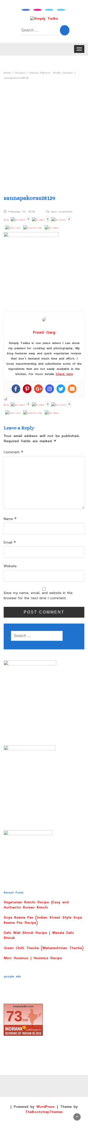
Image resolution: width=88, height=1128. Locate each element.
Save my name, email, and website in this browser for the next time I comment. (38, 596)
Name (10, 519)
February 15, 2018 (21, 211)
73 (14, 1016)
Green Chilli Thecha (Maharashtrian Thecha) (44, 948)
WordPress (45, 1107)
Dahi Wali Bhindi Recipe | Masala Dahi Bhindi (39, 935)
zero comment (61, 211)
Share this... (6, 219)
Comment (13, 452)
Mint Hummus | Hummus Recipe (33, 958)
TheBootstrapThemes (44, 1112)
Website (10, 566)
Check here (64, 374)
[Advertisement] (44, 135)
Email (10, 542)
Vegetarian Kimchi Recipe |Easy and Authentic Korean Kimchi (36, 904)
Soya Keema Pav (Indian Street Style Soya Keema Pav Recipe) (43, 920)
